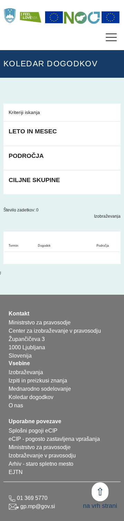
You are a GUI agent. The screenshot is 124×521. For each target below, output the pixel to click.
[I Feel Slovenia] (30, 15)
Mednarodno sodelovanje (40, 389)
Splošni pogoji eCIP (33, 431)
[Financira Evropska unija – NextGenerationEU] (111, 17)
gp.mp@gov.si (37, 506)
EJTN (16, 472)
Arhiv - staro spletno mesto (41, 464)
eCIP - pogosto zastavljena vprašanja (54, 439)
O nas (16, 405)
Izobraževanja (107, 216)
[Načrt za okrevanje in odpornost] (82, 17)
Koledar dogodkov (31, 397)
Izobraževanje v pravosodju (42, 455)
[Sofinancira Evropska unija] (54, 17)
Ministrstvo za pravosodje (40, 447)
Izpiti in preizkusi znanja (38, 380)
